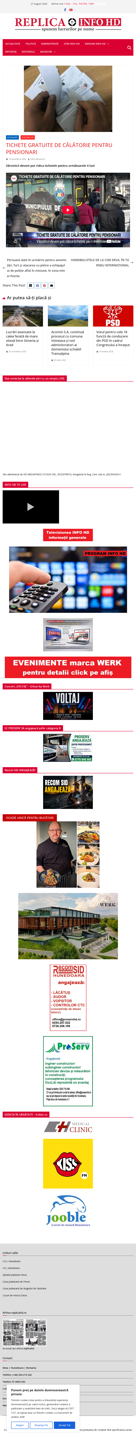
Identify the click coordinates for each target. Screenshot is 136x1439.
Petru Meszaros (37, 159)
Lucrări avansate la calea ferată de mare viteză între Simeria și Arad (22, 338)
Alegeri (20, 1425)
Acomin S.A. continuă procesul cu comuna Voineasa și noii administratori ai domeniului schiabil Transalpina (67, 343)
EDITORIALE (28, 51)
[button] (107, 43)
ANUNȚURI (46, 51)
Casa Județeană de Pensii (16, 1281)
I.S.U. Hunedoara (11, 1261)
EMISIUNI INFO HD (95, 43)
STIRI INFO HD (72, 43)
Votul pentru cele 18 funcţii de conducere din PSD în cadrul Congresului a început (113, 338)
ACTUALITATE (12, 43)
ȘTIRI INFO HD (28, 137)
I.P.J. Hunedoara (11, 1268)
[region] (43, 1408)
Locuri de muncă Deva (15, 1295)
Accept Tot (64, 1425)
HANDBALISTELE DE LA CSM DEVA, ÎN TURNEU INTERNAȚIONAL (100, 262)
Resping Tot (41, 1425)
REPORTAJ (10, 51)
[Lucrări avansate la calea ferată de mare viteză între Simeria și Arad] (23, 308)
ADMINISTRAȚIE (50, 43)
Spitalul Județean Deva (15, 1274)
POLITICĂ (31, 43)
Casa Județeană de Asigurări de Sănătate (24, 1288)
